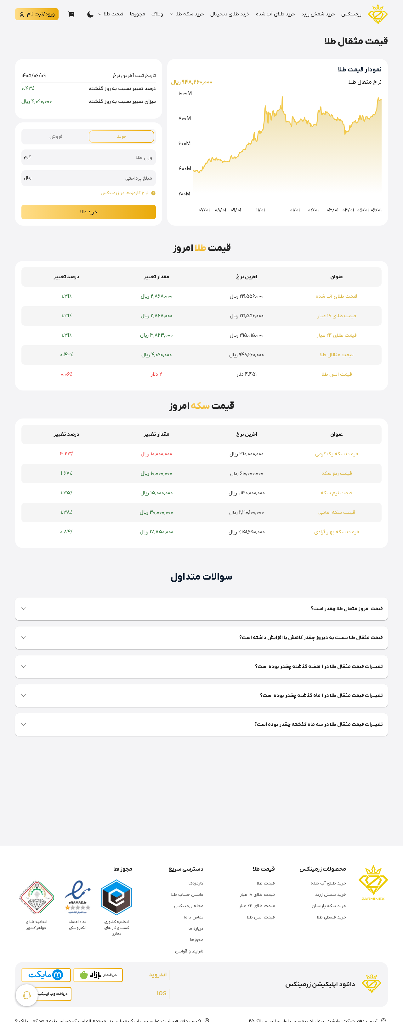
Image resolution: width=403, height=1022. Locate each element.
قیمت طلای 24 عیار (337, 335)
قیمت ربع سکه (336, 473)
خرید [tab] (121, 136)
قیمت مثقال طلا (337, 355)
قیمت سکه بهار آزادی (336, 532)
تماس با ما (193, 917)
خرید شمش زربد (318, 14)
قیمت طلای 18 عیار (336, 316)
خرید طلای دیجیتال (230, 14)
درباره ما (196, 929)
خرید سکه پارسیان (329, 906)
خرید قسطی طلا (331, 917)
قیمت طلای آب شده (336, 296)
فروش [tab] (55, 136)
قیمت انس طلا (336, 374)
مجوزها (137, 14)
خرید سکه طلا (189, 14)
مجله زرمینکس (188, 906)
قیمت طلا (113, 14)
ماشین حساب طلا (187, 895)
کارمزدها (196, 883)
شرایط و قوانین (189, 951)
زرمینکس (351, 14)
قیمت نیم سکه (336, 493)
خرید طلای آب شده (275, 14)
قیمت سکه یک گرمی (336, 454)
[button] (201, 609)
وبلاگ (157, 14)
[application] (276, 149)
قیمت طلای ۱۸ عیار (257, 895)
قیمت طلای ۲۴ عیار (257, 906)
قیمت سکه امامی (336, 512)
